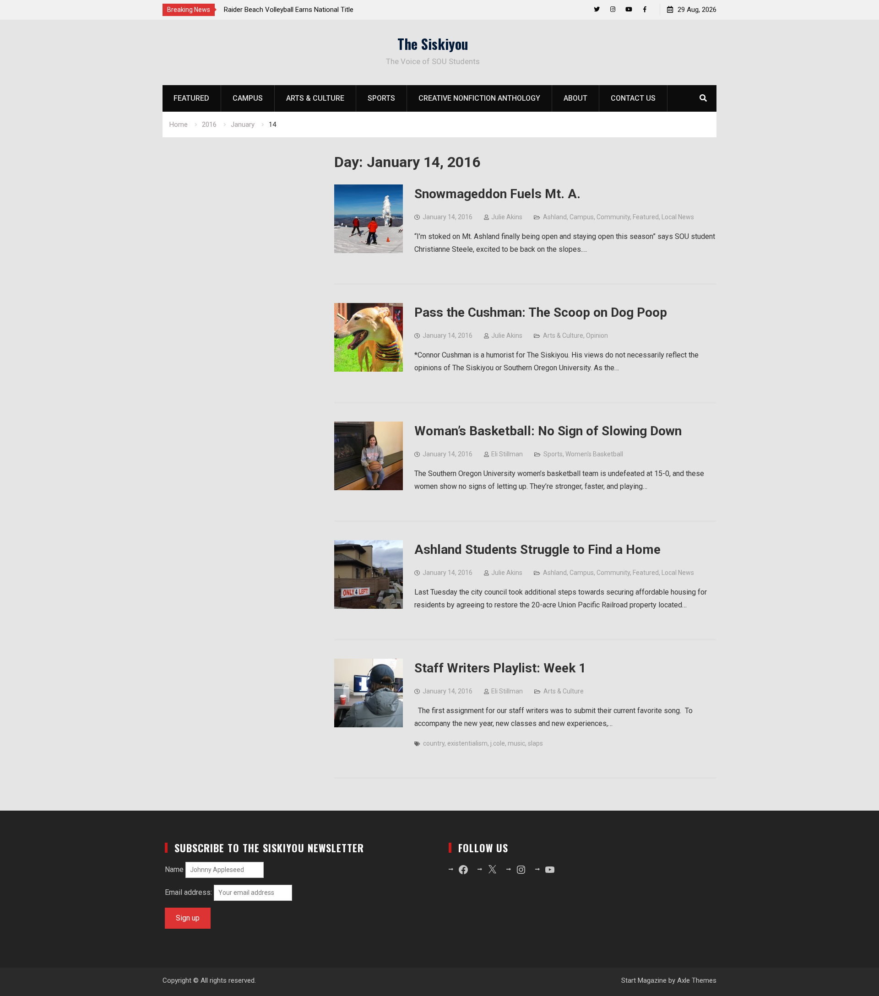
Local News (678, 217)
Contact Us (633, 98)
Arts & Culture (315, 98)
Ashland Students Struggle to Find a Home (537, 549)
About (575, 98)
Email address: (189, 892)
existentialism (467, 743)
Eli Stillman (507, 454)
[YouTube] (629, 9)
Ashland (555, 217)
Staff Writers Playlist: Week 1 (500, 668)
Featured (191, 98)
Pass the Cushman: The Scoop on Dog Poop (540, 312)
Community (613, 217)
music (516, 743)
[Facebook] (645, 9)
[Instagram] (613, 9)
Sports (381, 98)
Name (174, 869)
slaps (535, 743)
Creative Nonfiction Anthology (479, 98)
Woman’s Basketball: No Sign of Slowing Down (548, 430)
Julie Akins (506, 217)
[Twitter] (597, 9)
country (434, 743)
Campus (248, 98)
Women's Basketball (594, 454)
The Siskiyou (432, 43)
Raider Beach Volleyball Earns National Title (288, 9)
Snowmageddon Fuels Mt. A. (497, 193)
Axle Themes (696, 980)
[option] (306, 10)
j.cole (497, 743)
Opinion (597, 335)
